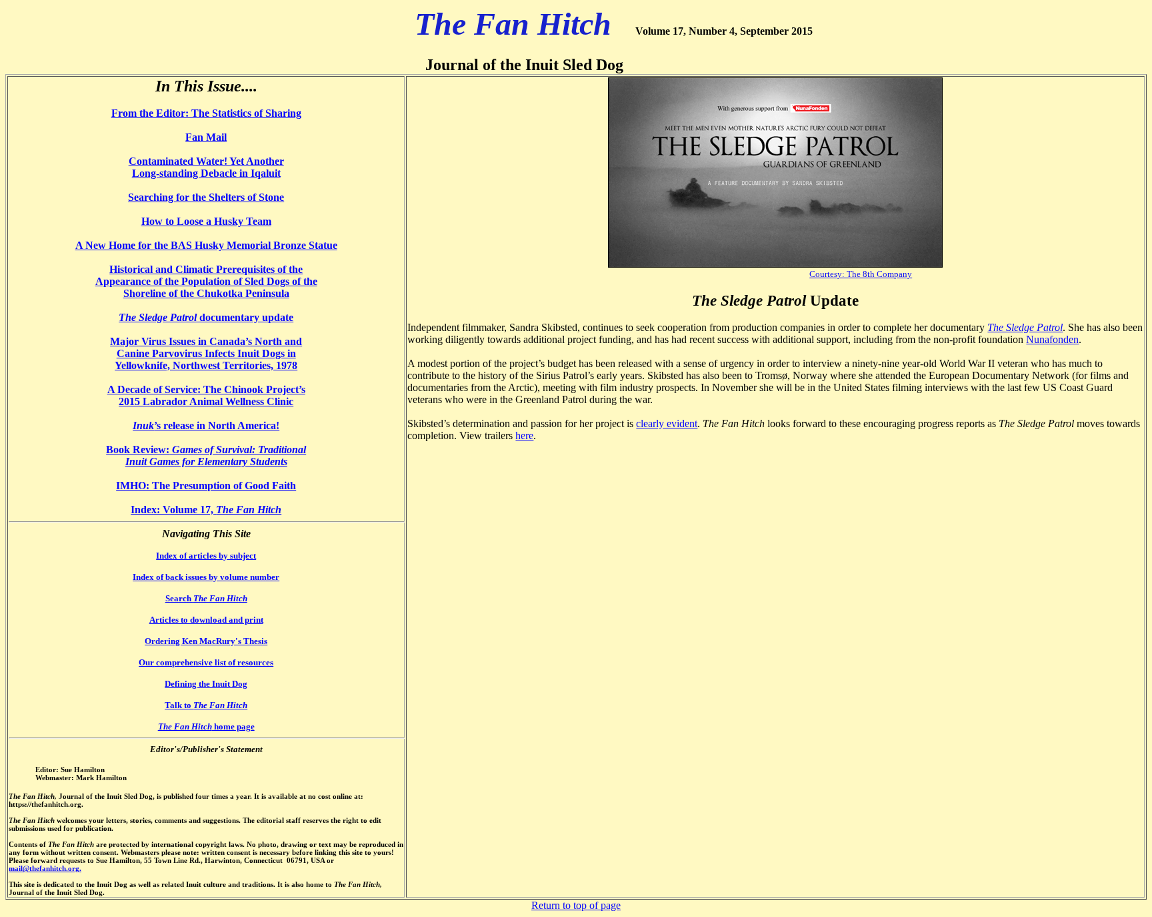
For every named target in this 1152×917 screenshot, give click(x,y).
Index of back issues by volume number (206, 577)
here (524, 435)
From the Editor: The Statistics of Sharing (206, 113)
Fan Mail (206, 137)
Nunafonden (1052, 339)
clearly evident (666, 423)
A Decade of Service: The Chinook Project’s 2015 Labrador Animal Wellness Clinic (206, 395)
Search (206, 598)
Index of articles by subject (206, 556)
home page (206, 726)
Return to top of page (576, 905)
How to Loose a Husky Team (206, 221)
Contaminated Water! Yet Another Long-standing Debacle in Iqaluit (206, 167)
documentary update (206, 317)
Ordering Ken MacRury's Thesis (206, 641)
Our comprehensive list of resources (206, 662)
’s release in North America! (206, 425)
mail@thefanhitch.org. (45, 868)
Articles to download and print (206, 620)
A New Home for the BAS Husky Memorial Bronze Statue (206, 245)
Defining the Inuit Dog (206, 684)
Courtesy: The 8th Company (860, 274)
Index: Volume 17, (173, 509)
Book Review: (206, 455)
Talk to (206, 705)
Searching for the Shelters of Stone (206, 197)
